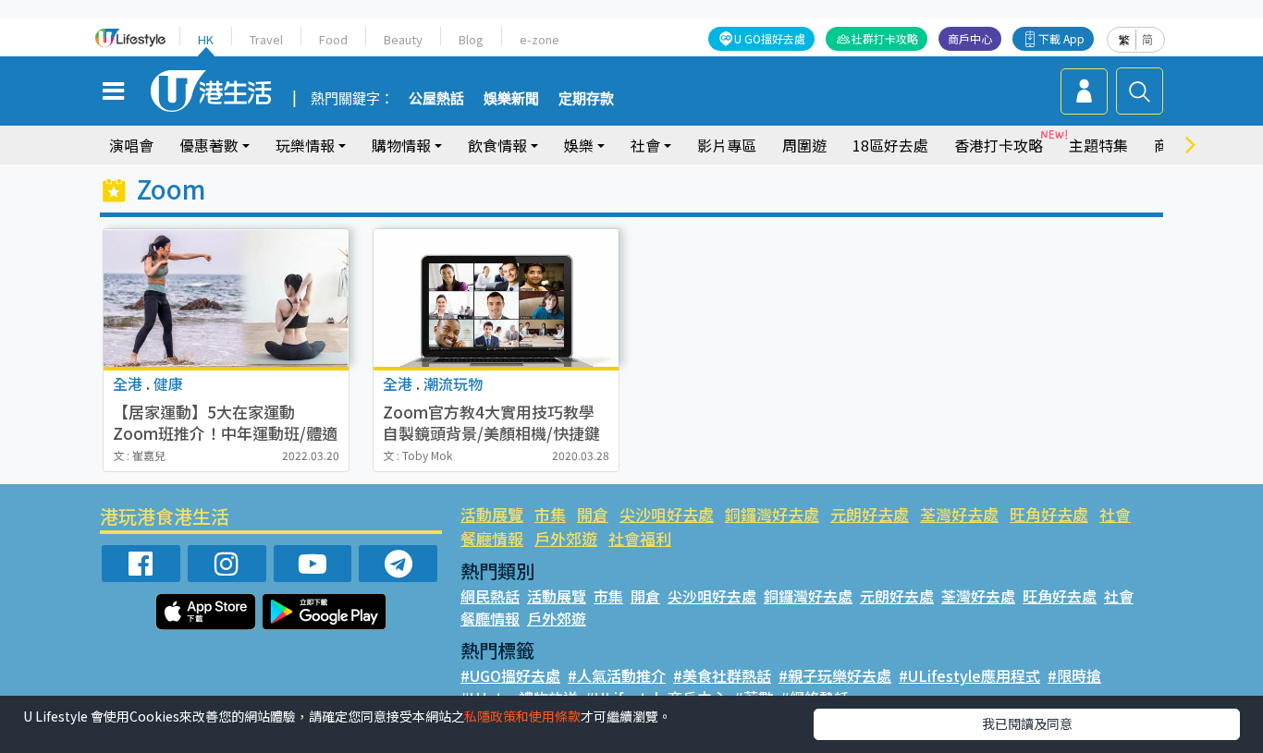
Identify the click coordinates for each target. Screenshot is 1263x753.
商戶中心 (970, 38)
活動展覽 (491, 514)
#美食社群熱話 (722, 675)
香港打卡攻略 (998, 145)
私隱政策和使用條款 (522, 716)
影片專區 (726, 145)
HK (206, 39)
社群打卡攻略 (885, 38)
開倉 (592, 514)
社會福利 (639, 538)
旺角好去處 (1049, 514)
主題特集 (1098, 145)
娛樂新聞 (511, 98)
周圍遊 (804, 145)
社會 (1115, 514)
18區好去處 (890, 145)
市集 (550, 514)
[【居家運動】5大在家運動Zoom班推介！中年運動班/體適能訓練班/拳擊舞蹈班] (226, 298)
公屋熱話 (436, 98)
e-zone (539, 39)
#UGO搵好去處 (510, 675)
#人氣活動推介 (617, 675)
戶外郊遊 (565, 538)
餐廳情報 (491, 538)
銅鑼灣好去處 (772, 514)
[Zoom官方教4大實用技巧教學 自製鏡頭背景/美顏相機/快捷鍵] (496, 298)
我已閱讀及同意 (1027, 723)
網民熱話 (490, 596)
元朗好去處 (869, 514)
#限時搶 (1074, 675)
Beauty (403, 39)
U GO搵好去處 (769, 38)
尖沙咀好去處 (666, 514)
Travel (266, 39)
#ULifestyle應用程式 (969, 675)
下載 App (1061, 38)
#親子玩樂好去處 (835, 675)
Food (333, 39)
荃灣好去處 (959, 514)
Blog (471, 39)
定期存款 (586, 98)
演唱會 (131, 145)
